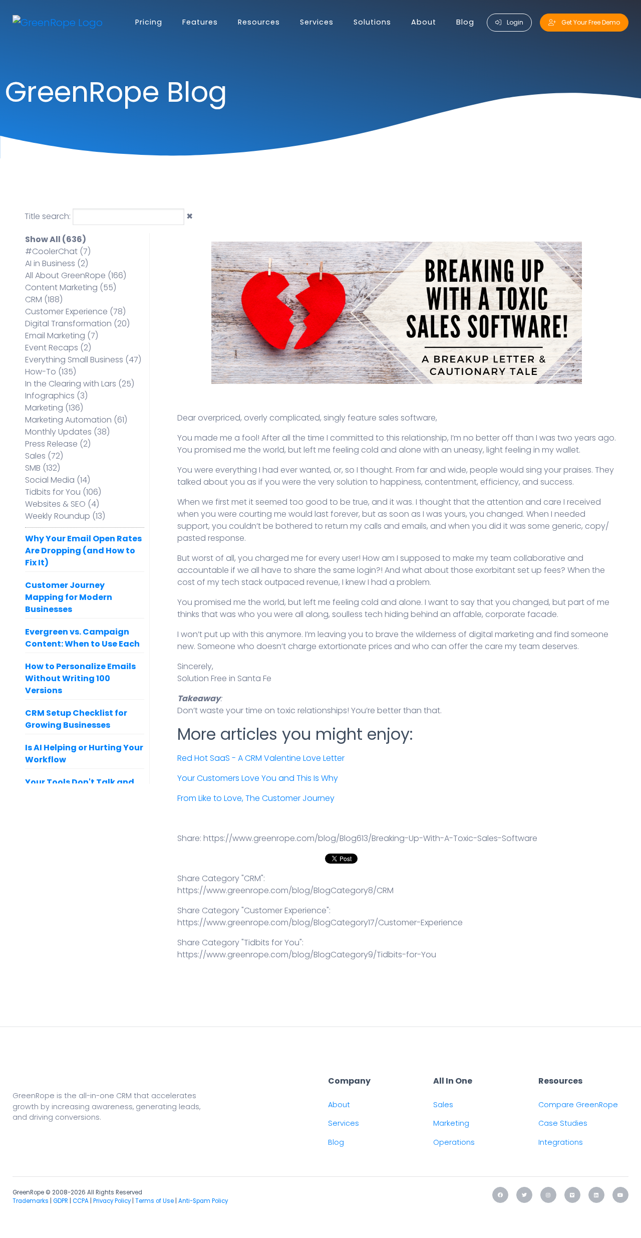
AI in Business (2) (56, 263)
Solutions (372, 22)
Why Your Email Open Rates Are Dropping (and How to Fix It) (83, 550)
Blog (465, 22)
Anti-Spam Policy (203, 1201)
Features (200, 22)
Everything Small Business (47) (83, 359)
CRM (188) (44, 299)
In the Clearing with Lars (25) (79, 383)
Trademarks (31, 1201)
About (423, 22)
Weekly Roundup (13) (65, 516)
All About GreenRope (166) (75, 275)
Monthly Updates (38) (67, 432)
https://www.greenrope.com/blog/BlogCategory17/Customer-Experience (320, 922)
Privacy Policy (112, 1201)
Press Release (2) (58, 444)
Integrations (560, 1142)
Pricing (148, 22)
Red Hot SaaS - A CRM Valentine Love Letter (261, 758)
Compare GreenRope (578, 1105)
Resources (259, 22)
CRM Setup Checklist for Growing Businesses (76, 719)
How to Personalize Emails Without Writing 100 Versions (80, 678)
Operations (454, 1142)
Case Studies (562, 1123)
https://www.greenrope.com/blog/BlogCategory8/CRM (285, 890)
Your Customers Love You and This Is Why (257, 778)
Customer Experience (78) (75, 311)
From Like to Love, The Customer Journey (256, 798)
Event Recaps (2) (58, 347)
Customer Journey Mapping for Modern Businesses (68, 597)
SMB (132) (42, 468)
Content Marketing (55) (70, 287)
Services (317, 22)
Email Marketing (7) (61, 335)
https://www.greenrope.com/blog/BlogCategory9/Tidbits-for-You (306, 954)
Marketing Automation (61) (76, 420)
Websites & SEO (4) (62, 504)
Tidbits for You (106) (63, 492)
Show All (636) (55, 239)
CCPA (81, 1201)
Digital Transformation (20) (77, 323)
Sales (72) (44, 456)
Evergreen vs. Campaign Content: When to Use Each (82, 638)
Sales (443, 1105)
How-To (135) (50, 371)
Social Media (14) (57, 480)
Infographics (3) (56, 395)
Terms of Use (154, 1201)
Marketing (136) (54, 408)
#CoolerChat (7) (58, 251)
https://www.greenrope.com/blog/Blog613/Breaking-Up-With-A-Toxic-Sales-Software (370, 838)
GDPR (60, 1201)
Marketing (451, 1123)
